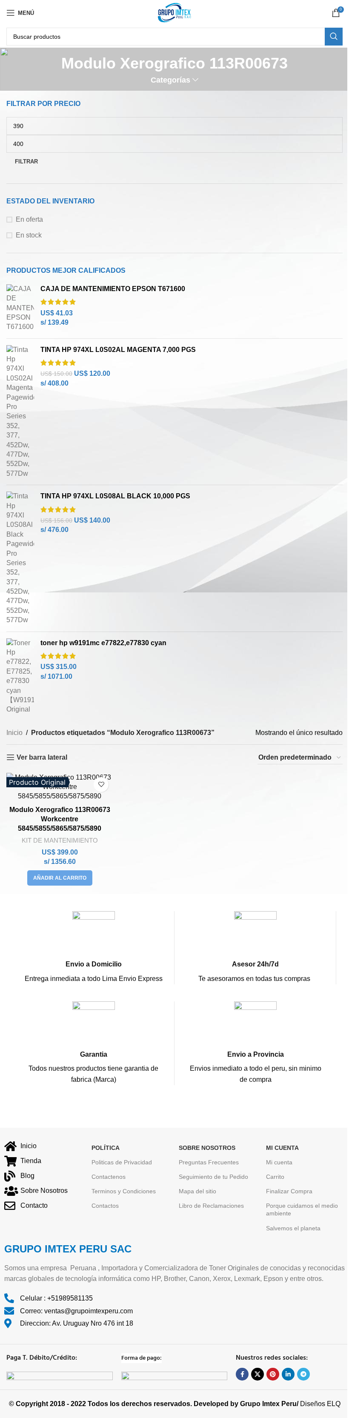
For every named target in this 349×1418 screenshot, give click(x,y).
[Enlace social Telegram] (303, 1374)
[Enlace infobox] (93, 947)
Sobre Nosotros (207, 1147)
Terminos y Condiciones (124, 1191)
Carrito (275, 1176)
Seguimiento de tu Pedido (213, 1176)
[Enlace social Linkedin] (288, 1374)
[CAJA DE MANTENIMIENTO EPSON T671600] (20, 308)
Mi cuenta (279, 1162)
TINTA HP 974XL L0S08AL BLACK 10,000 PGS (115, 496)
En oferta (29, 219)
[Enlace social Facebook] (242, 1374)
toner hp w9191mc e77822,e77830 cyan (103, 642)
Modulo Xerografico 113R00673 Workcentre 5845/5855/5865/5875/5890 (59, 819)
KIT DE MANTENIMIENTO (60, 840)
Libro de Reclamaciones (211, 1205)
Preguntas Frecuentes (209, 1162)
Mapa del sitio (197, 1191)
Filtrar (26, 161)
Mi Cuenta (282, 1147)
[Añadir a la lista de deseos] (101, 784)
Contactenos (109, 1176)
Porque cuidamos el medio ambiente (302, 1209)
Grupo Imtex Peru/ (269, 1403)
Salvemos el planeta (293, 1228)
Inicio (14, 732)
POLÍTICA (106, 1147)
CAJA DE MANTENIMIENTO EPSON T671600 (112, 288)
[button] (59, 878)
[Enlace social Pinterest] (272, 1374)
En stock (29, 235)
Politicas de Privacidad (122, 1162)
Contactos (105, 1205)
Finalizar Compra (289, 1191)
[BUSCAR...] (334, 37)
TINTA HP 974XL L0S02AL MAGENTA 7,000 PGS (118, 349)
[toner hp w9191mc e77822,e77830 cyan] (20, 676)
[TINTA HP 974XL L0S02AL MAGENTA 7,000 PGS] (20, 411)
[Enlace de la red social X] (257, 1374)
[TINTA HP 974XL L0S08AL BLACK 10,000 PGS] (20, 558)
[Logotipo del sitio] (174, 12)
